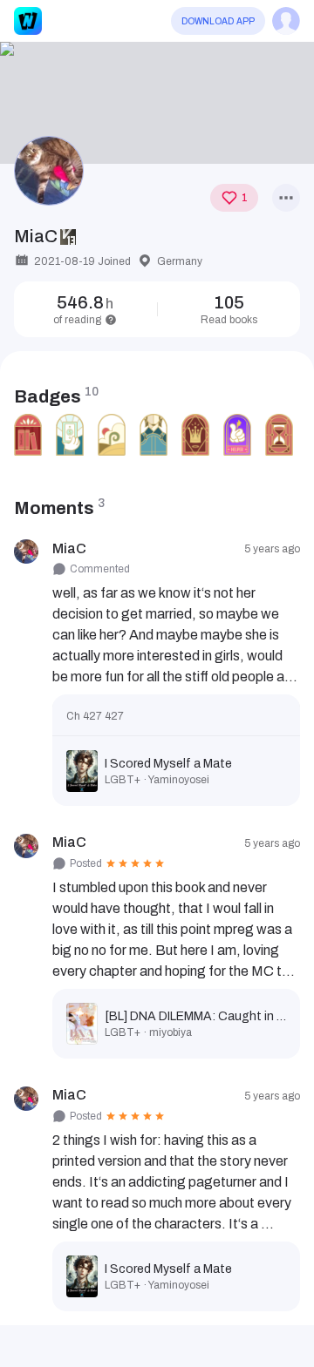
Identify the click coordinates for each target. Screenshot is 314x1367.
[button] (157, 103)
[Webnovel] (28, 21)
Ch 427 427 (95, 716)
